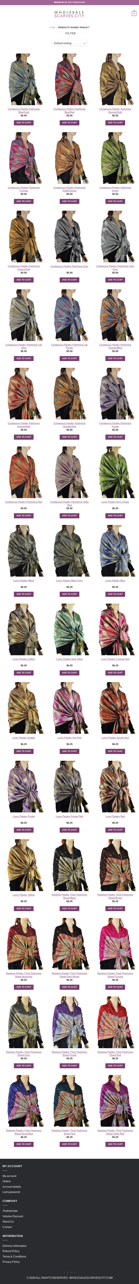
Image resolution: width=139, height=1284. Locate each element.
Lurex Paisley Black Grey (69, 580)
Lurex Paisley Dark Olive (69, 659)
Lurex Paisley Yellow (24, 894)
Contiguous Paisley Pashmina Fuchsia (24, 189)
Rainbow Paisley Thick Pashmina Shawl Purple (69, 1054)
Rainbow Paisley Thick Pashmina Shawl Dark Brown (69, 975)
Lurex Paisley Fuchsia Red (115, 659)
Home (52, 27)
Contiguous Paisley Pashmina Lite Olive (23, 346)
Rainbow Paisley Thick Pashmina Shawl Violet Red (115, 1132)
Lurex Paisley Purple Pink (69, 816)
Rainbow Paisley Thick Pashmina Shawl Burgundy (23, 975)
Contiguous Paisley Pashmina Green (115, 189)
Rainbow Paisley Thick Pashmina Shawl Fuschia (115, 975)
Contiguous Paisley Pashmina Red (23, 501)
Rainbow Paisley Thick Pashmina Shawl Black (69, 896)
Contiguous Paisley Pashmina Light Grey (115, 268)
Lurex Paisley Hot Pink (69, 737)
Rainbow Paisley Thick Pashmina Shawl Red (115, 1054)
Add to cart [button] (23, 123)
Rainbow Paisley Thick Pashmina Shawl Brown (115, 896)
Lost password (11, 1192)
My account (9, 1176)
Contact (7, 1227)
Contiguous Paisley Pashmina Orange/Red (24, 425)
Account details (12, 1186)
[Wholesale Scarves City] (69, 13)
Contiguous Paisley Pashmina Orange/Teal (69, 425)
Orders (7, 1181)
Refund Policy (11, 1251)
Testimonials (10, 1210)
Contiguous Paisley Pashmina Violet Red (69, 503)
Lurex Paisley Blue (115, 580)
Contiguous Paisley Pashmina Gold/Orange (69, 189)
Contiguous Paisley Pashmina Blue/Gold (24, 110)
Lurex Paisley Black (23, 580)
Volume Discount (13, 1216)
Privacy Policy (11, 1261)
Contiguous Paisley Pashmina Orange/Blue (115, 346)
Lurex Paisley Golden (23, 737)
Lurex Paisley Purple (24, 816)
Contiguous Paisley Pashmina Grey (69, 266)
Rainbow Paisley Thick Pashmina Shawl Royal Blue (23, 1132)
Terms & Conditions (14, 1256)
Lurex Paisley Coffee (24, 659)
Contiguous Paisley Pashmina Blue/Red (69, 110)
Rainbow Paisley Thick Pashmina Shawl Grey (23, 1054)
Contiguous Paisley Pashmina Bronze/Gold (115, 110)
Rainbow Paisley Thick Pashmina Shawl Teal (69, 1132)
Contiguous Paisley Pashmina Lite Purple (69, 346)
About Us (8, 1221)
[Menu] (5, 13)
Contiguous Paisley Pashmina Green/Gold (24, 268)
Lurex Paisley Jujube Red (115, 737)
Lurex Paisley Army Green (115, 501)
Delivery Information (15, 1245)
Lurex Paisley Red (115, 816)
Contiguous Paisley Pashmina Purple (115, 425)
